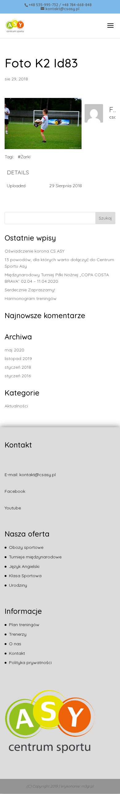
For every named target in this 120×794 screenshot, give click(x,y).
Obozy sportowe (26, 547)
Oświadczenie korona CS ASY (34, 251)
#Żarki (24, 157)
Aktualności (16, 406)
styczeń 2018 (18, 367)
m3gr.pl (87, 786)
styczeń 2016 (18, 376)
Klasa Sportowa (25, 575)
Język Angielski (24, 566)
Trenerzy (17, 634)
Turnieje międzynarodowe (35, 557)
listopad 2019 (18, 358)
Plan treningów (24, 624)
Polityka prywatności (30, 662)
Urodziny (18, 585)
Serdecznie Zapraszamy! (30, 290)
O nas (15, 643)
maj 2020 (14, 350)
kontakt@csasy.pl (37, 474)
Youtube (13, 508)
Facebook (15, 491)
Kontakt (17, 653)
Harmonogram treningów (31, 298)
